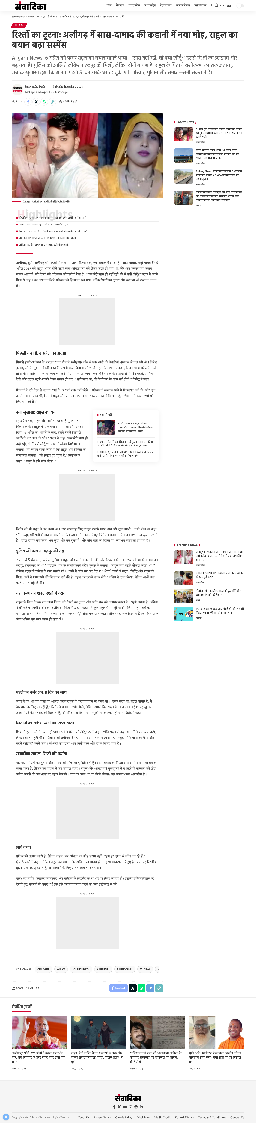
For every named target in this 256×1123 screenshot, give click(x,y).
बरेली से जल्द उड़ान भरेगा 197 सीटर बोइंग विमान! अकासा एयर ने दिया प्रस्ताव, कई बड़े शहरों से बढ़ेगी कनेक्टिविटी (217, 154)
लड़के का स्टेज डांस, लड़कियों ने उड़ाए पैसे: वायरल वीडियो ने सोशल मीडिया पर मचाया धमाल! (135, 427)
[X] (119, 1107)
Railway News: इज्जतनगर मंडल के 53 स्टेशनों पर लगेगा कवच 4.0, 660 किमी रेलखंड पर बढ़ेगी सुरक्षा (219, 175)
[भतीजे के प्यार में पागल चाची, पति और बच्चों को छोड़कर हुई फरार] (183, 578)
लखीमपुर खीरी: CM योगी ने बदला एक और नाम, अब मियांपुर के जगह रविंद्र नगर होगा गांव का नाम (38, 1058)
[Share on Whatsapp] (44, 102)
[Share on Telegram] (150, 988)
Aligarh (61, 969)
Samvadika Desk (35, 86)
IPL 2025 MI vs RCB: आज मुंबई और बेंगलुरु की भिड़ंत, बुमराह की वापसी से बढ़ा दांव (220, 611)
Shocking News (81, 969)
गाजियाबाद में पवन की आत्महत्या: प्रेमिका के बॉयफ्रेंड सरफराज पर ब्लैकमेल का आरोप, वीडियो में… (156, 1058)
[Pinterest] (135, 1107)
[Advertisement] (87, 321)
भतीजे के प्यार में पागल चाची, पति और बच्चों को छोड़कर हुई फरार (219, 575)
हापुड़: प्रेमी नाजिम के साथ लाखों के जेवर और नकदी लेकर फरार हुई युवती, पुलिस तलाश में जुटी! (97, 1058)
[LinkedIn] (141, 1107)
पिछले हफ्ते (23, 362)
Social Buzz (103, 969)
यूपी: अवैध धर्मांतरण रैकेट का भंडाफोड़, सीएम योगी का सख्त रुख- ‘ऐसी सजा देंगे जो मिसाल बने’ (215, 1058)
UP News (145, 969)
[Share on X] (36, 102)
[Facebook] (114, 1107)
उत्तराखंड (200, 582)
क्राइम (198, 205)
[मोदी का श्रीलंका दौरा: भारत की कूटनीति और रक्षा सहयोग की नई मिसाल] (183, 596)
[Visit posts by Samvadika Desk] (17, 89)
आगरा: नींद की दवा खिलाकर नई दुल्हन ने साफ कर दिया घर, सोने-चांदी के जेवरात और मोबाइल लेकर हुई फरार (125, 444)
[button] (211, 5)
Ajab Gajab (43, 969)
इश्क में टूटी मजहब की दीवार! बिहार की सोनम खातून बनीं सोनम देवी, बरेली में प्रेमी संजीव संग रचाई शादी (219, 133)
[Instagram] (130, 1107)
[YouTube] (125, 1107)
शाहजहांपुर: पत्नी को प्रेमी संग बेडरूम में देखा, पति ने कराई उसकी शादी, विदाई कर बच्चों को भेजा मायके (125, 454)
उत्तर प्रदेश (19, 25)
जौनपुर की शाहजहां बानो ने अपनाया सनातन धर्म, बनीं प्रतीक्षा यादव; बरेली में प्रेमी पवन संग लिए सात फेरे (219, 556)
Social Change (125, 969)
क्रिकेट (198, 618)
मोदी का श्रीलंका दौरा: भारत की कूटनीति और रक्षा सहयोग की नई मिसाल (218, 593)
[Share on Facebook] (28, 102)
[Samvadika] (30, 5)
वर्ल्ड (198, 600)
